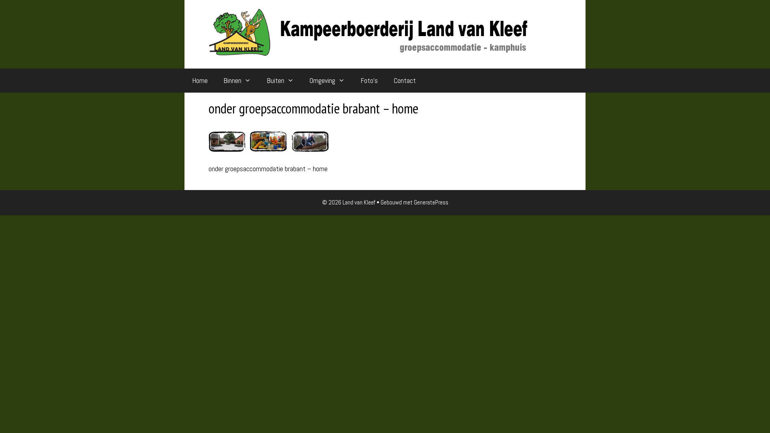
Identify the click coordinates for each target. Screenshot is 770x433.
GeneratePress (431, 202)
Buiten (275, 80)
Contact (405, 80)
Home (200, 80)
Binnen (232, 80)
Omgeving (322, 80)
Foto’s (369, 80)
